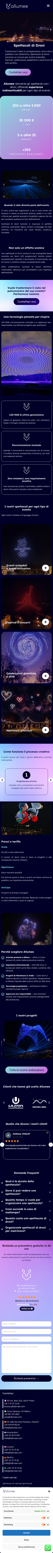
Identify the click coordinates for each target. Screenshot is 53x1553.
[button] (49, 1491)
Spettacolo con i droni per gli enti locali (17, 1483)
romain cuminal (21, 1134)
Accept (26, 1533)
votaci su (25, 1308)
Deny (26, 1540)
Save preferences (26, 1547)
